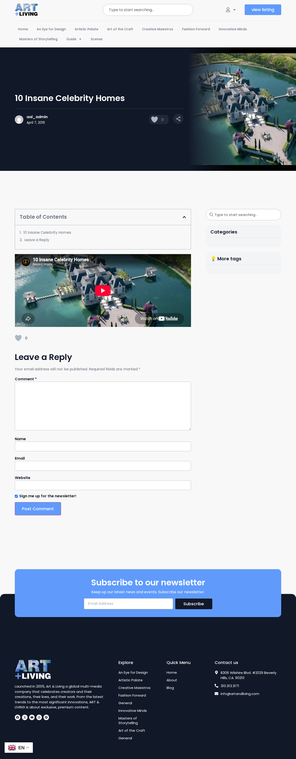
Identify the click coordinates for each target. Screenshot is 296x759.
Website (22, 478)
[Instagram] (39, 717)
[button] (184, 217)
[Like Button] (154, 119)
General (125, 703)
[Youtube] (32, 717)
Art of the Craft (120, 29)
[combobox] (148, 10)
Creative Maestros (157, 29)
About (171, 680)
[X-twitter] (25, 717)
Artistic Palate (86, 29)
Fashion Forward (196, 29)
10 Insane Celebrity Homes (47, 232)
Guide (71, 39)
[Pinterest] (46, 717)
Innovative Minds (233, 29)
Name (20, 439)
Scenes (97, 39)
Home (23, 29)
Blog (170, 687)
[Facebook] (17, 717)
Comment (26, 379)
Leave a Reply (36, 240)
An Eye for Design (51, 29)
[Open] (234, 9)
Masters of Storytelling (38, 39)
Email (20, 458)
